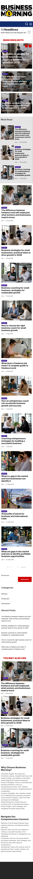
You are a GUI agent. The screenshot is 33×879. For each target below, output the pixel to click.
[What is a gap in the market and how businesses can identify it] (16, 461)
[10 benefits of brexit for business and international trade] (16, 499)
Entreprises (5, 599)
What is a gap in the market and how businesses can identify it (14, 478)
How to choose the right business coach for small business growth (13, 328)
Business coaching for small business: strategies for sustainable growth (22, 172)
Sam (3, 66)
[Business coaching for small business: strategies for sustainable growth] (7, 172)
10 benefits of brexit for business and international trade (14, 516)
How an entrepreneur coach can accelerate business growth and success (15, 403)
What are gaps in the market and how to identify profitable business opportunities (16, 553)
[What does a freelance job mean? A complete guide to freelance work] (16, 348)
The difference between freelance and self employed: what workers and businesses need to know (14, 81)
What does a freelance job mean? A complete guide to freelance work (14, 365)
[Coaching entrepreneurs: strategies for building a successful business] (16, 423)
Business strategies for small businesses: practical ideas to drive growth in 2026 (15, 58)
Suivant (22, 567)
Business (5, 51)
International (5, 603)
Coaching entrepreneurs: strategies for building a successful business (13, 440)
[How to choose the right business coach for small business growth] (16, 310)
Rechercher (5, 575)
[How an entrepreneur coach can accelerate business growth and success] (16, 386)
